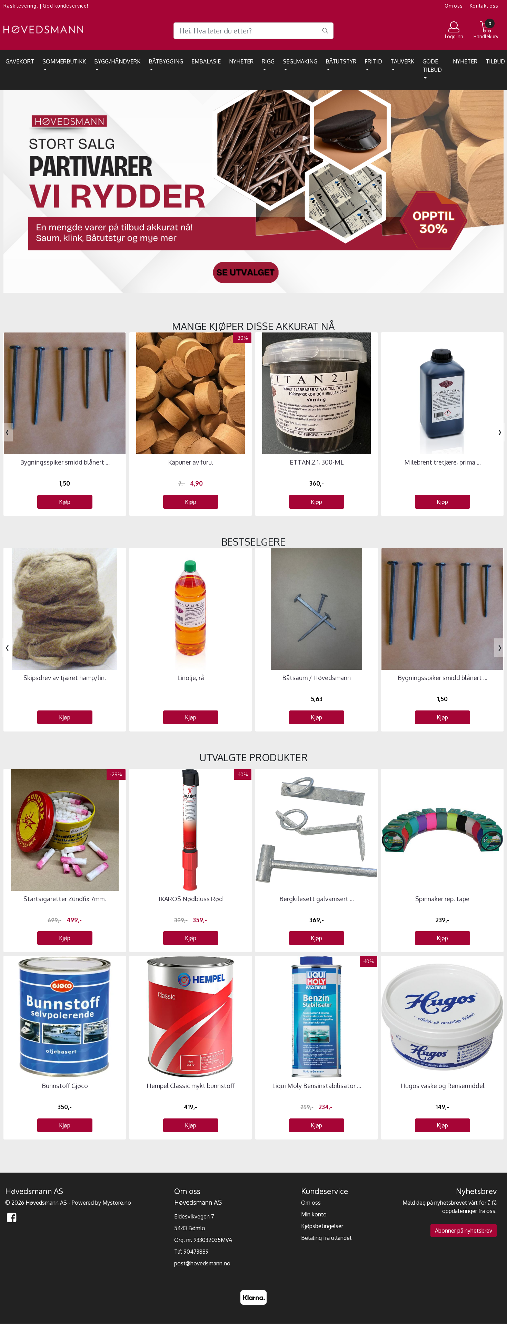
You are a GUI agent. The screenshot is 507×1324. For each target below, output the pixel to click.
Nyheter (241, 61)
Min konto (314, 1214)
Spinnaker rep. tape (442, 899)
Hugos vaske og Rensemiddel (442, 1085)
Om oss (454, 6)
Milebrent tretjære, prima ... (442, 462)
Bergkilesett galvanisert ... (316, 899)
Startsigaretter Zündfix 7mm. (64, 899)
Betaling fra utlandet (326, 1237)
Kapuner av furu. (190, 462)
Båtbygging (166, 61)
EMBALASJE (206, 61)
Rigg (268, 61)
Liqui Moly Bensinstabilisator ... (316, 1085)
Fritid (373, 61)
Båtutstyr (341, 61)
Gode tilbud (432, 65)
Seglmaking (300, 61)
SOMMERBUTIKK (64, 61)
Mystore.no (116, 1202)
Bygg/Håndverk (117, 61)
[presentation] (7, 432)
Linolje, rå (190, 677)
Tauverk (402, 61)
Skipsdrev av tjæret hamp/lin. (64, 677)
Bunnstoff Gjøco (65, 1085)
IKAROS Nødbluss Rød (191, 899)
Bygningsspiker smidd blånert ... (65, 462)
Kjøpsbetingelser (322, 1226)
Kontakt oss (484, 6)
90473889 (196, 1251)
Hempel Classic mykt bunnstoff (191, 1085)
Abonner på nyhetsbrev (463, 1230)
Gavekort (20, 61)
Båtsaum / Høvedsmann (316, 677)
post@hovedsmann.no (202, 1263)
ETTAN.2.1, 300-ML (317, 462)
